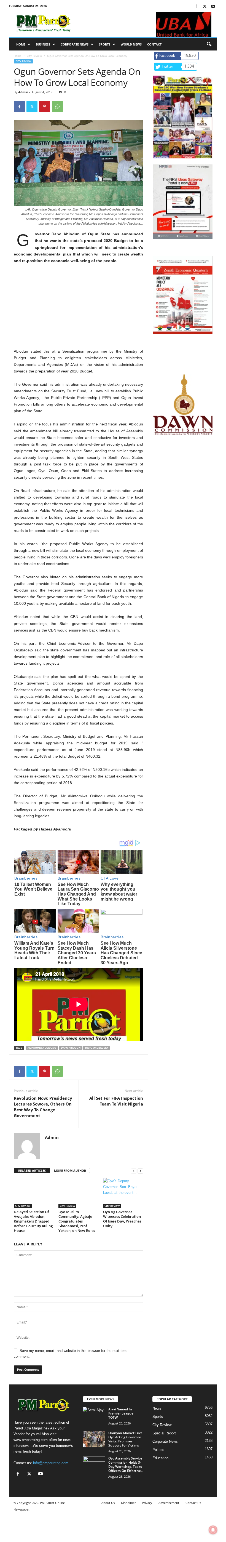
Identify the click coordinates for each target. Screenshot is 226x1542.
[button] (209, 44)
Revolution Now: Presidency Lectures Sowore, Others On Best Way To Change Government (43, 1106)
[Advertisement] (78, 309)
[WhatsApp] (57, 106)
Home (20, 44)
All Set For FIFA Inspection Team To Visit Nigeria (116, 1101)
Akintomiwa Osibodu (42, 1048)
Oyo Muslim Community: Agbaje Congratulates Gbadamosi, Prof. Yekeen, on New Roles (76, 1221)
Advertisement (168, 1503)
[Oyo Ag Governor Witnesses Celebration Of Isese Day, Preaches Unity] (123, 1193)
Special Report (164, 1433)
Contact (154, 44)
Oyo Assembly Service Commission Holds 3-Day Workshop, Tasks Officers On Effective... (125, 1464)
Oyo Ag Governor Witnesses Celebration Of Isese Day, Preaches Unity (122, 1218)
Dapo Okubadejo (96, 1048)
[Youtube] (213, 7)
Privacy (147, 1503)
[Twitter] (204, 7)
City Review (34, 56)
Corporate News (74, 44)
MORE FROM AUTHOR (70, 1170)
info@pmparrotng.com (50, 1463)
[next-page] (140, 1171)
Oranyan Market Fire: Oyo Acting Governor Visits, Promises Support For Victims (125, 1439)
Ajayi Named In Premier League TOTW (120, 1413)
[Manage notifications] (213, 1529)
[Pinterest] (44, 106)
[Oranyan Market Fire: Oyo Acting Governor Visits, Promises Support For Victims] (94, 1439)
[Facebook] (196, 7)
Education (160, 1458)
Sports (104, 44)
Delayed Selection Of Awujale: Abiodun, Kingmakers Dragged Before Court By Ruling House (33, 1221)
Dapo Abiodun (70, 1048)
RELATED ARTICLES (32, 1170)
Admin (23, 92)
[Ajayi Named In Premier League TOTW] (94, 1415)
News (156, 1408)
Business (43, 44)
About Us (108, 1503)
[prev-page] (133, 1171)
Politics (158, 1450)
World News (131, 44)
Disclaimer (128, 1503)
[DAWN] (182, 404)
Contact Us (193, 1503)
